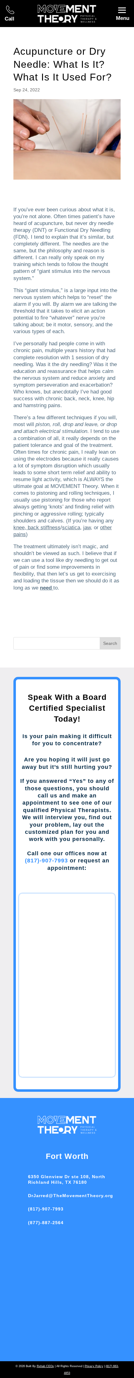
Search (110, 643)
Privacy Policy (94, 1366)
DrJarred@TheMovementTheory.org (70, 1195)
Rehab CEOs (45, 1366)
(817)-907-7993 (46, 860)
